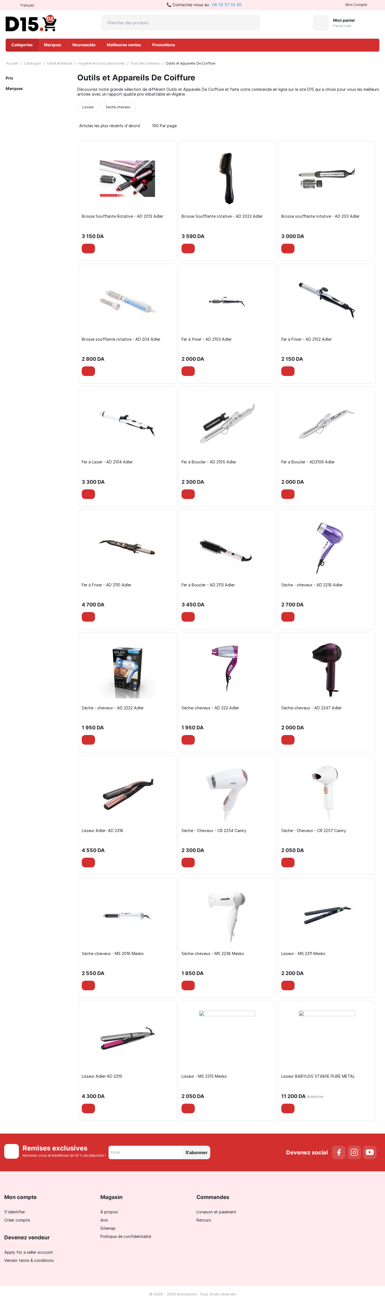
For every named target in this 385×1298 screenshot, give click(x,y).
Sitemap (108, 1228)
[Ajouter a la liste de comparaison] (103, 248)
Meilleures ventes (124, 44)
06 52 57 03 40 (227, 4)
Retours (203, 1220)
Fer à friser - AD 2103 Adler (207, 339)
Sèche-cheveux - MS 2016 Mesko (113, 953)
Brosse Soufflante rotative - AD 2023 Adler (222, 216)
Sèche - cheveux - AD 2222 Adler (113, 708)
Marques (52, 44)
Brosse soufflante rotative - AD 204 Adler (121, 339)
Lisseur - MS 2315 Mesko (204, 1076)
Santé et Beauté (59, 63)
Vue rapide (127, 202)
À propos (109, 1211)
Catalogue (32, 63)
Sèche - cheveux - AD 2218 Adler (312, 585)
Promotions (163, 44)
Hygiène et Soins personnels (101, 63)
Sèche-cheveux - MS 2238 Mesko (213, 953)
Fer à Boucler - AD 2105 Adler (209, 462)
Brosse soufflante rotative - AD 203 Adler (320, 216)
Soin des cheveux (145, 63)
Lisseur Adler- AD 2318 (102, 830)
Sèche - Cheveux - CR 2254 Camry (214, 830)
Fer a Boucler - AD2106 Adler (308, 462)
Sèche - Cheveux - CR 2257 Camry (313, 830)
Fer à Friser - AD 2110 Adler (106, 585)
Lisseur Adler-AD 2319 (102, 1076)
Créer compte (17, 1220)
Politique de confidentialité (125, 1236)
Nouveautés (84, 44)
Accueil (12, 63)
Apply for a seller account (28, 1252)
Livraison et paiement (216, 1211)
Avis (104, 1220)
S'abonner (196, 1152)
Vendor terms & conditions (29, 1260)
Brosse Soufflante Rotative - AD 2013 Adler (122, 216)
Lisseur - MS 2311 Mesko (303, 953)
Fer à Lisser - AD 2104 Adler (107, 462)
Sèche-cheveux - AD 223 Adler (210, 708)
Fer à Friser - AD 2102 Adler (306, 339)
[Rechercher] (252, 22)
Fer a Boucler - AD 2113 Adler (208, 585)
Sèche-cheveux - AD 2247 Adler (311, 708)
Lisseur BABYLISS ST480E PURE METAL (318, 1076)
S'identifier (14, 1211)
